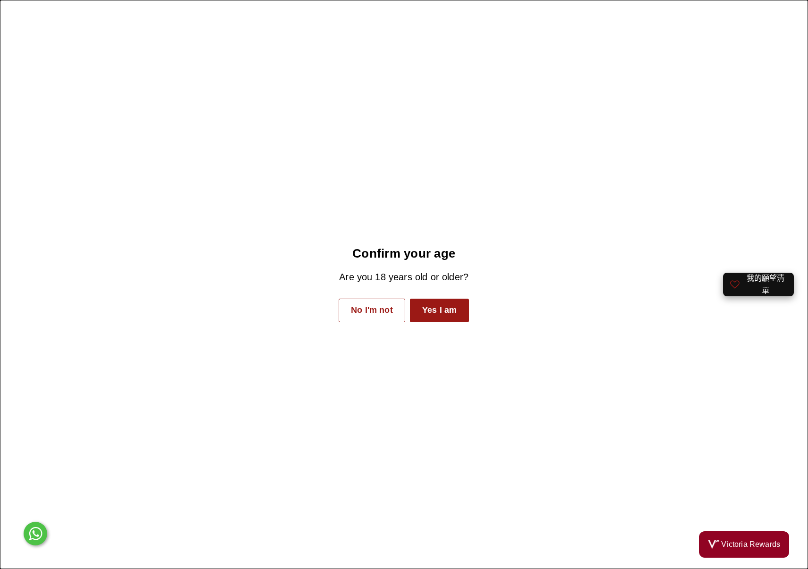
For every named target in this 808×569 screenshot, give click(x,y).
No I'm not (372, 310)
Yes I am (439, 310)
